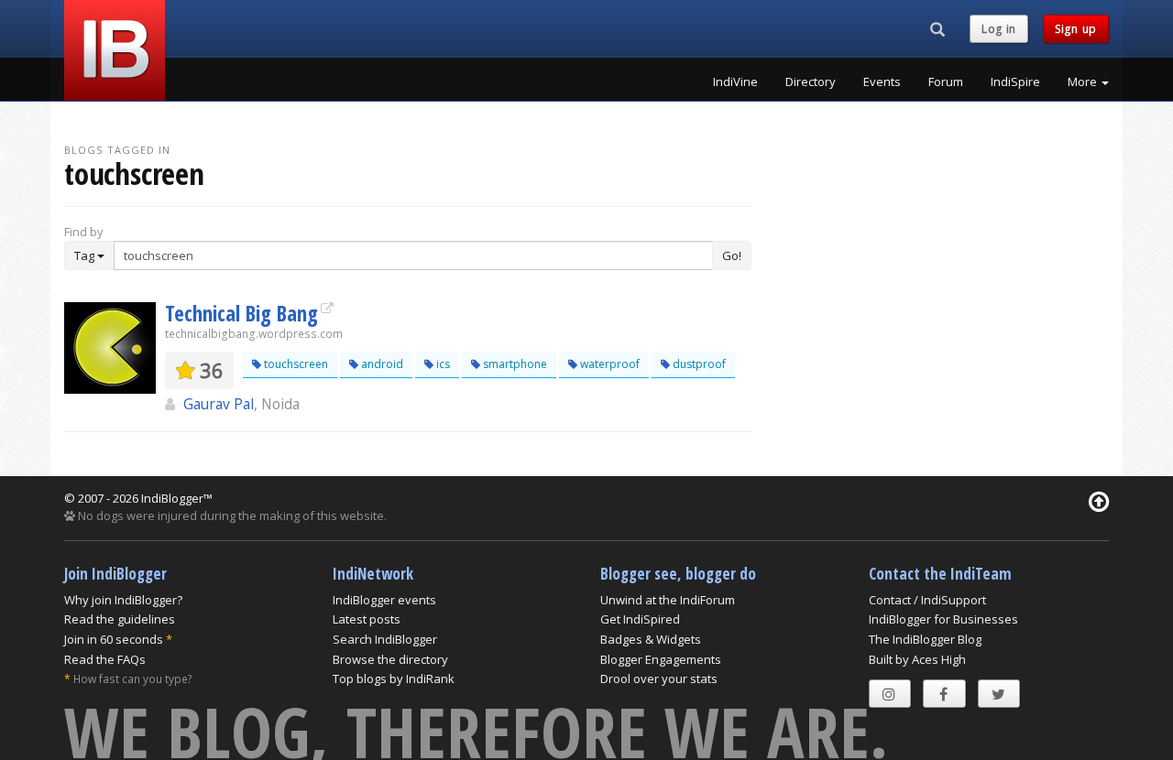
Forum (945, 81)
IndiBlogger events (384, 600)
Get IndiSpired (640, 619)
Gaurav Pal (218, 404)
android (380, 364)
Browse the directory (390, 659)
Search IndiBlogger (385, 639)
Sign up (1076, 29)
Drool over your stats (659, 678)
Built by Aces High (917, 659)
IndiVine (735, 81)
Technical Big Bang (241, 313)
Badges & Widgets (650, 639)
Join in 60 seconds (113, 639)
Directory (810, 81)
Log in (998, 29)
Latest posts (366, 619)
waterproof (608, 364)
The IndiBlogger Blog (925, 639)
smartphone (513, 364)
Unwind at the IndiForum (667, 600)
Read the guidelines (119, 619)
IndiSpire (1015, 81)
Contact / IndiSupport (927, 600)
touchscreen (294, 364)
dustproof (698, 364)
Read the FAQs (105, 659)
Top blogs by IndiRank (394, 678)
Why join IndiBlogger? (123, 600)
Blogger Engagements (660, 659)
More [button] (1084, 81)
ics (441, 364)
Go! (731, 255)
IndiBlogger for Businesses (943, 619)
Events (882, 81)
